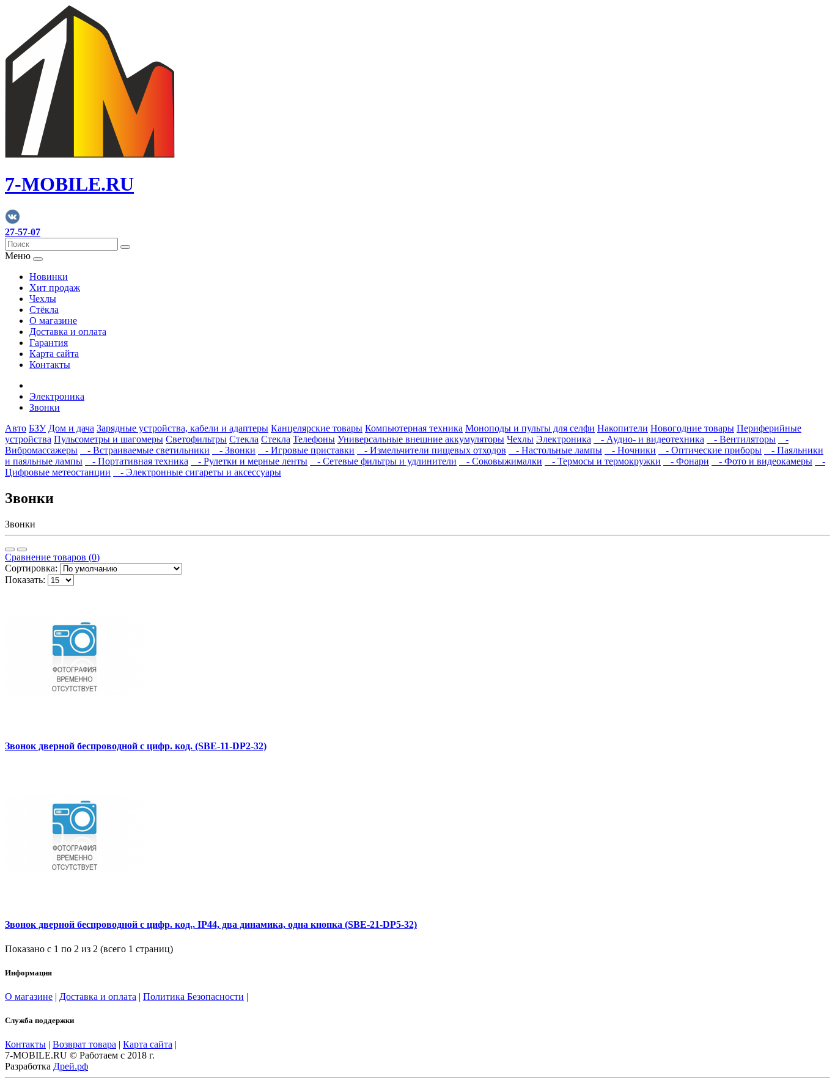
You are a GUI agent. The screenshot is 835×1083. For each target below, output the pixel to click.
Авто (15, 428)
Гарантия (48, 342)
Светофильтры (196, 439)
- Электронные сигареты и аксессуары (197, 472)
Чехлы (42, 298)
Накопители (622, 428)
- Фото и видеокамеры (762, 461)
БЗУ (37, 428)
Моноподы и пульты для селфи (530, 428)
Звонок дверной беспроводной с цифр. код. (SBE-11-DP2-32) (136, 746)
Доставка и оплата (67, 331)
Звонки (44, 407)
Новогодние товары (692, 428)
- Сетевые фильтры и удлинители (383, 461)
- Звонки (234, 450)
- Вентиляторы (741, 439)
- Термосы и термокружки (603, 461)
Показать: (25, 580)
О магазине (53, 320)
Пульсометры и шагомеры (108, 439)
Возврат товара (84, 1044)
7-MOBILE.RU (69, 184)
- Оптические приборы (710, 450)
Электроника (56, 396)
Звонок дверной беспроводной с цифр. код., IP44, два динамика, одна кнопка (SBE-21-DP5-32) (211, 924)
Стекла (244, 439)
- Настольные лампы (555, 450)
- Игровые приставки (306, 450)
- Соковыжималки (500, 461)
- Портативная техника (136, 461)
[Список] (10, 549)
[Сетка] (22, 549)
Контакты (49, 364)
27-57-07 (22, 232)
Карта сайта (54, 353)
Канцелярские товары (316, 428)
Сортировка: (31, 568)
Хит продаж (54, 287)
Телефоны (314, 439)
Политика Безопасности (193, 996)
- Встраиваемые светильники (145, 450)
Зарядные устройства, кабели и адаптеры (182, 428)
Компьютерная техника (414, 428)
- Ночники (630, 450)
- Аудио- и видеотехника (649, 439)
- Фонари (686, 461)
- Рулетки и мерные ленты (249, 461)
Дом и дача (71, 428)
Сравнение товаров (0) (52, 557)
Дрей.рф (70, 1066)
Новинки (48, 276)
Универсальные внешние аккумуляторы (420, 439)
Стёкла (44, 309)
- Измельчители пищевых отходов (431, 450)
